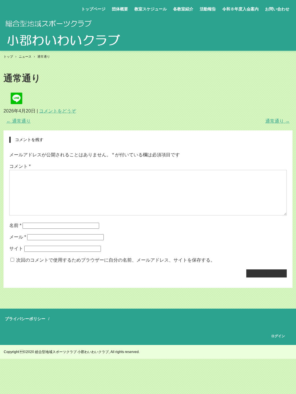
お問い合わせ (277, 9)
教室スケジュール (150, 9)
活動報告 (208, 9)
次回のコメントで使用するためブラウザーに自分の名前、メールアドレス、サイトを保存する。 (115, 260)
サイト (16, 248)
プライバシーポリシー (25, 318)
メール (17, 236)
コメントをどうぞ (57, 110)
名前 (15, 225)
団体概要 (120, 9)
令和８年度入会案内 (240, 9)
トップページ (93, 9)
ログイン (278, 336)
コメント (20, 166)
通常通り (18, 121)
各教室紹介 (183, 9)
